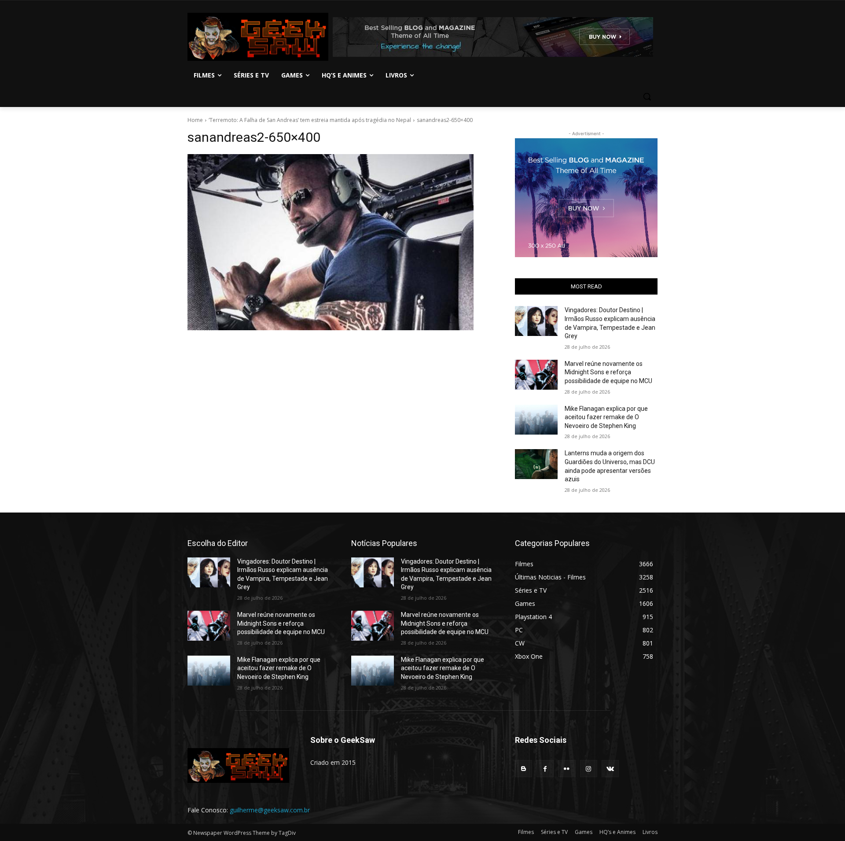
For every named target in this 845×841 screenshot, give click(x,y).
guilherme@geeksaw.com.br (270, 810)
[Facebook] (545, 768)
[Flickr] (566, 768)
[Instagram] (588, 768)
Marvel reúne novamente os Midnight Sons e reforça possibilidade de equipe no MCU (608, 372)
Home (195, 120)
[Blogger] (523, 768)
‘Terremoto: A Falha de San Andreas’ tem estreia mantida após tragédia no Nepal (310, 120)
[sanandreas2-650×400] (340, 242)
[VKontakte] (610, 768)
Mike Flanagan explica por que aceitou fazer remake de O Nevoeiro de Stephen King (606, 417)
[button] (647, 96)
